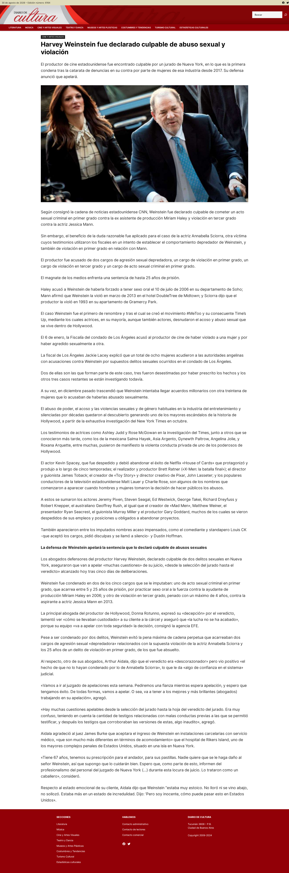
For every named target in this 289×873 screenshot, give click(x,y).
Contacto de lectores (133, 829)
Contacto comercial (132, 834)
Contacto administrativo (135, 824)
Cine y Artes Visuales (53, 37)
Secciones (63, 817)
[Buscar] (285, 14)
